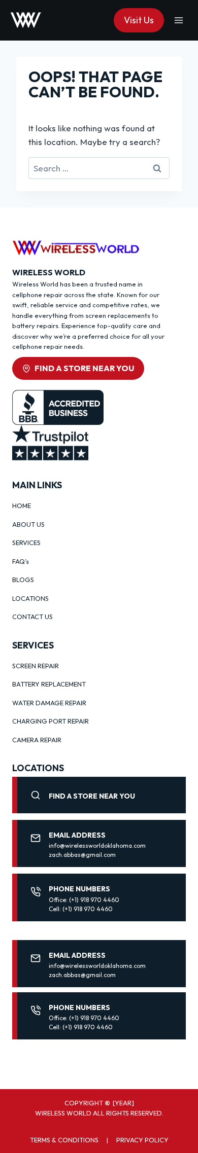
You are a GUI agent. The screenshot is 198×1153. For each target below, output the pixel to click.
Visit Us (139, 20)
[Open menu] (178, 20)
